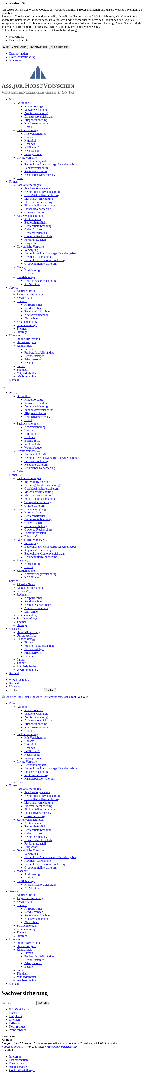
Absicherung (32, 270)
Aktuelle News (26, 291)
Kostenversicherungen (30, 215)
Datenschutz (16, 1063)
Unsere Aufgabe (26, 342)
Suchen (50, 690)
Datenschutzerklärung (22, 57)
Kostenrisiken (32, 219)
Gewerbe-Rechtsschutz (38, 236)
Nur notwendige (38, 46)
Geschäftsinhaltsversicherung (41, 195)
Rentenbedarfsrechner (37, 311)
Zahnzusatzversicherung (38, 116)
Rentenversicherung (36, 171)
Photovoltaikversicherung (39, 205)
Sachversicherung (27, 130)
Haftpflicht (30, 140)
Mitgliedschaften (27, 373)
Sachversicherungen (29, 185)
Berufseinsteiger (34, 356)
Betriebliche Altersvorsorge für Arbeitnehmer (51, 164)
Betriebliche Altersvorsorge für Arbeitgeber (50, 253)
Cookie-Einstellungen (22, 1070)
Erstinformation (18, 53)
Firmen (13, 181)
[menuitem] (76, 139)
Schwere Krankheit (36, 109)
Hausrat (29, 137)
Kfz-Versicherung (35, 133)
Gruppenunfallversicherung (40, 263)
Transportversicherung (37, 208)
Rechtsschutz (32, 150)
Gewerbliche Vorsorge (30, 246)
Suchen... (43, 1002)
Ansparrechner (33, 304)
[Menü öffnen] (3, 387)
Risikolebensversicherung (39, 174)
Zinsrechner (31, 318)
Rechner (22, 301)
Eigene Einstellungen (14, 46)
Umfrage (22, 332)
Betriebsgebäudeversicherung (42, 191)
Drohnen (29, 144)
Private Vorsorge (27, 157)
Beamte (28, 362)
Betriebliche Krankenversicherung (44, 260)
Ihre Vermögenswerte (37, 188)
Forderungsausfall (35, 239)
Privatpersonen (33, 359)
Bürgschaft (30, 243)
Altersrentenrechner (36, 314)
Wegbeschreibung (27, 376)
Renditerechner (33, 308)
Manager (22, 267)
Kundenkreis (24, 345)
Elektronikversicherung (38, 202)
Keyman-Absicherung (37, 256)
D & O (28, 273)
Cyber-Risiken (33, 229)
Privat (12, 99)
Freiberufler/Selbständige (39, 352)
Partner (21, 366)
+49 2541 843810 (12, 1046)
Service (13, 287)
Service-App (24, 297)
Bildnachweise (18, 1066)
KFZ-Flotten (32, 284)
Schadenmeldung (27, 321)
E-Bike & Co (32, 147)
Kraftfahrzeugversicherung (40, 280)
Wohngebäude (33, 154)
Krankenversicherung (37, 123)
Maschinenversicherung (38, 198)
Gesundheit (23, 102)
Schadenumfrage (27, 325)
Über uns (14, 335)
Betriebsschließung (35, 232)
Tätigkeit (22, 369)
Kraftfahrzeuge (26, 277)
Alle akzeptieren (59, 46)
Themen (22, 328)
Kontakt (14, 379)
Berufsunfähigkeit (35, 161)
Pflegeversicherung (35, 120)
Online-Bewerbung (28, 338)
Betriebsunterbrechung (38, 226)
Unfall (28, 126)
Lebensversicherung (36, 167)
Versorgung (31, 250)
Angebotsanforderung (30, 294)
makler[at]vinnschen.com (62, 1046)
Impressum (15, 60)
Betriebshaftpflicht (35, 222)
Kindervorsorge (33, 106)
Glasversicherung (34, 212)
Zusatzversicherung (36, 113)
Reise (20, 178)
